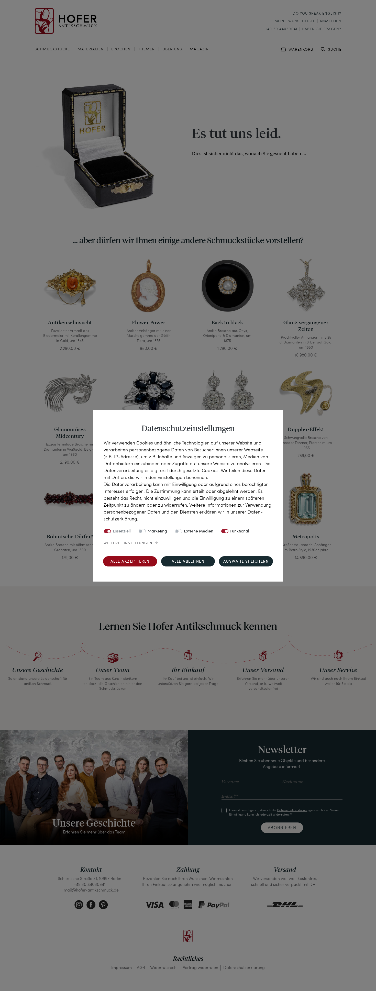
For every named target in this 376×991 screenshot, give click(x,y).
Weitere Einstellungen (128, 543)
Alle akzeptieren (130, 562)
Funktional (239, 531)
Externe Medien (198, 531)
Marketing (157, 531)
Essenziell (122, 531)
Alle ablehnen (188, 562)
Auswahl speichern (246, 562)
